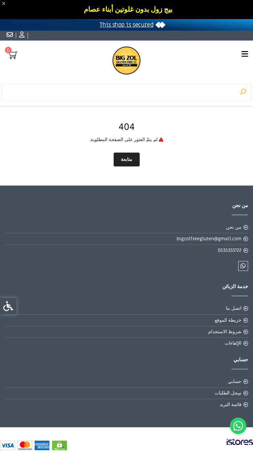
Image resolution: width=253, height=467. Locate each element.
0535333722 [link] (229, 250)
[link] (238, 426)
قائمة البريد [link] (230, 404)
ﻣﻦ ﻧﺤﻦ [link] (233, 227)
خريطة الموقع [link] (228, 320)
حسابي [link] (234, 381)
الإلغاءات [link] (233, 343)
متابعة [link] (126, 159)
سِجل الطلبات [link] (228, 393)
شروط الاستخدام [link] (224, 332)
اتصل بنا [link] (233, 308)
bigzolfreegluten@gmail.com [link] (209, 239)
